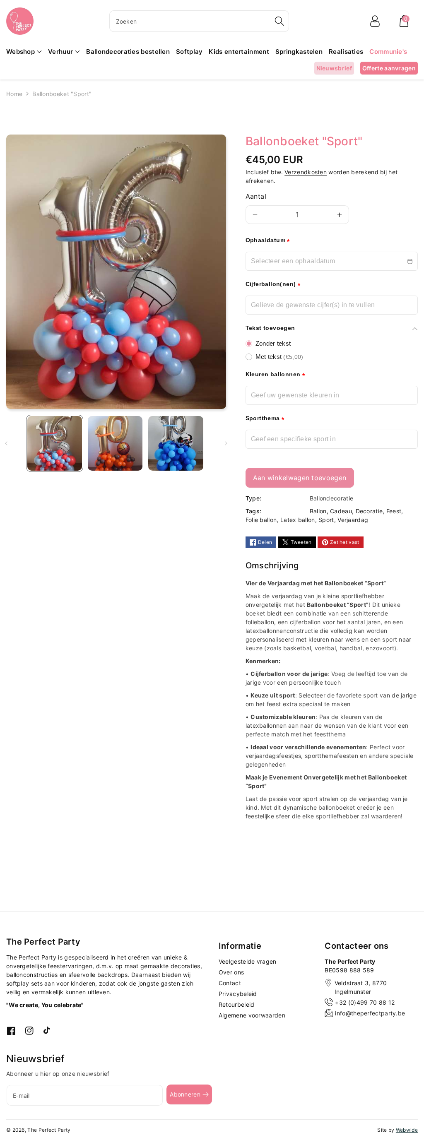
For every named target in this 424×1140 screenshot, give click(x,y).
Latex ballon (297, 519)
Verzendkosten (305, 172)
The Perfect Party (48, 1130)
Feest (394, 511)
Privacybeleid (238, 993)
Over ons (231, 972)
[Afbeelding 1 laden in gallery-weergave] (54, 443)
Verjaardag (352, 519)
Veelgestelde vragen (248, 961)
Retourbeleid (237, 1004)
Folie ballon (261, 519)
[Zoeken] (279, 21)
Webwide (407, 1130)
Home (14, 93)
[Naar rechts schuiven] (226, 443)
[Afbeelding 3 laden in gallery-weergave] (175, 443)
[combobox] (199, 21)
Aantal (256, 196)
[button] (404, 21)
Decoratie (369, 511)
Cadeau (341, 511)
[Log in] (375, 21)
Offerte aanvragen (389, 68)
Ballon (318, 511)
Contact (230, 982)
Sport (326, 519)
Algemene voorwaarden (252, 1015)
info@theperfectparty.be (370, 1013)
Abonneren (185, 1094)
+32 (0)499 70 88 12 (365, 1002)
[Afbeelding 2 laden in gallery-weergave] (115, 443)
